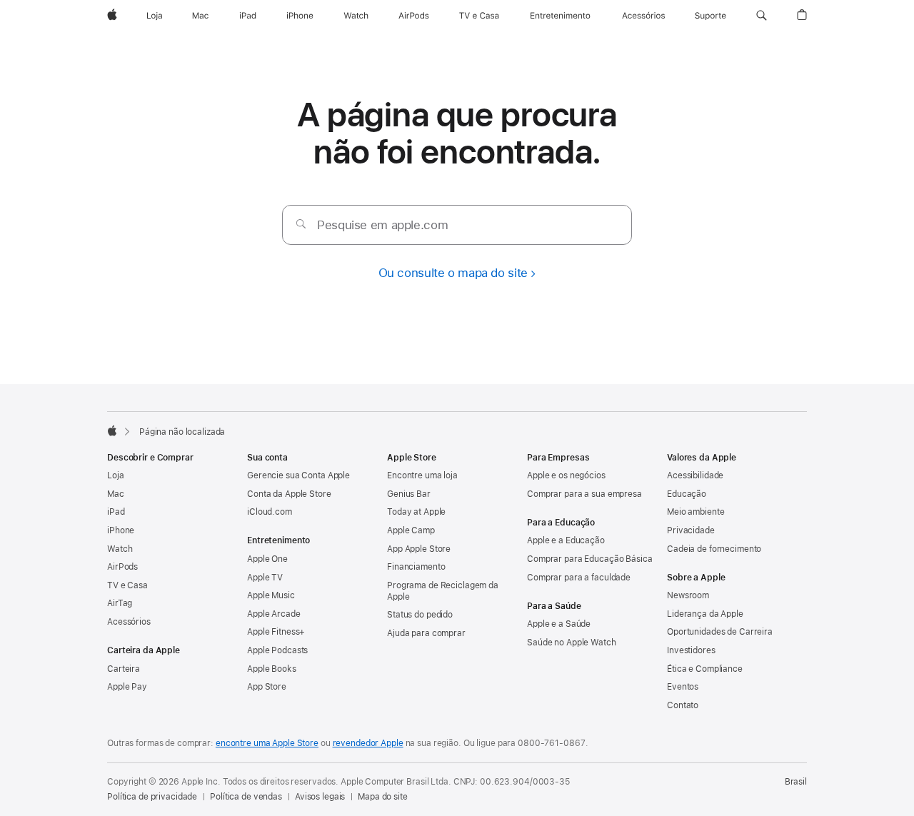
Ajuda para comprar (426, 633)
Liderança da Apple (705, 614)
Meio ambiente (695, 512)
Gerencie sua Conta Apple (298, 475)
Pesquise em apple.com (382, 225)
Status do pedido (420, 615)
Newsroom (688, 595)
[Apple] (112, 430)
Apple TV (265, 578)
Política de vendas (246, 797)
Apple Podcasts (277, 650)
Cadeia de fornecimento (714, 549)
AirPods (122, 567)
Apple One (267, 559)
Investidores (691, 650)
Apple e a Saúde (559, 624)
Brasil (796, 782)
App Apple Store (419, 549)
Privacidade (691, 530)
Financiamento (416, 567)
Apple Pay (127, 687)
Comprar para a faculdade (579, 578)
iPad (116, 512)
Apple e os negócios (566, 475)
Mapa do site (383, 797)
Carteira (123, 669)
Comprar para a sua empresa (584, 494)
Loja (115, 475)
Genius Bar (409, 494)
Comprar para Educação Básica (590, 559)
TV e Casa (127, 585)
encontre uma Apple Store (267, 743)
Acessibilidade (695, 475)
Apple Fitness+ (276, 632)
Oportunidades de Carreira (720, 632)
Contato (682, 705)
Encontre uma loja (422, 475)
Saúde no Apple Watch (571, 643)
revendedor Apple (368, 743)
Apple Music (271, 595)
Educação (686, 494)
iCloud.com (269, 512)
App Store (266, 687)
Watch (119, 549)
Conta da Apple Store (289, 494)
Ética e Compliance (705, 669)
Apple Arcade (274, 614)
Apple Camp (411, 530)
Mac (115, 494)
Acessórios (129, 622)
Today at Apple (416, 512)
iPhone (120, 530)
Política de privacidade (152, 797)
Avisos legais (320, 797)
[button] (761, 15)
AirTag (119, 603)
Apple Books (271, 669)
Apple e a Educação (566, 540)
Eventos (682, 687)
